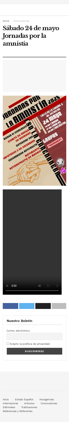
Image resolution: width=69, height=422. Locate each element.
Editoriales (9, 407)
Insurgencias (46, 399)
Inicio (6, 399)
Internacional (10, 403)
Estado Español (24, 399)
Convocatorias (21, 21)
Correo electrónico (18, 330)
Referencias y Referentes (18, 411)
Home (6, 21)
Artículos (29, 403)
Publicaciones (29, 407)
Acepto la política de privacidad (29, 343)
